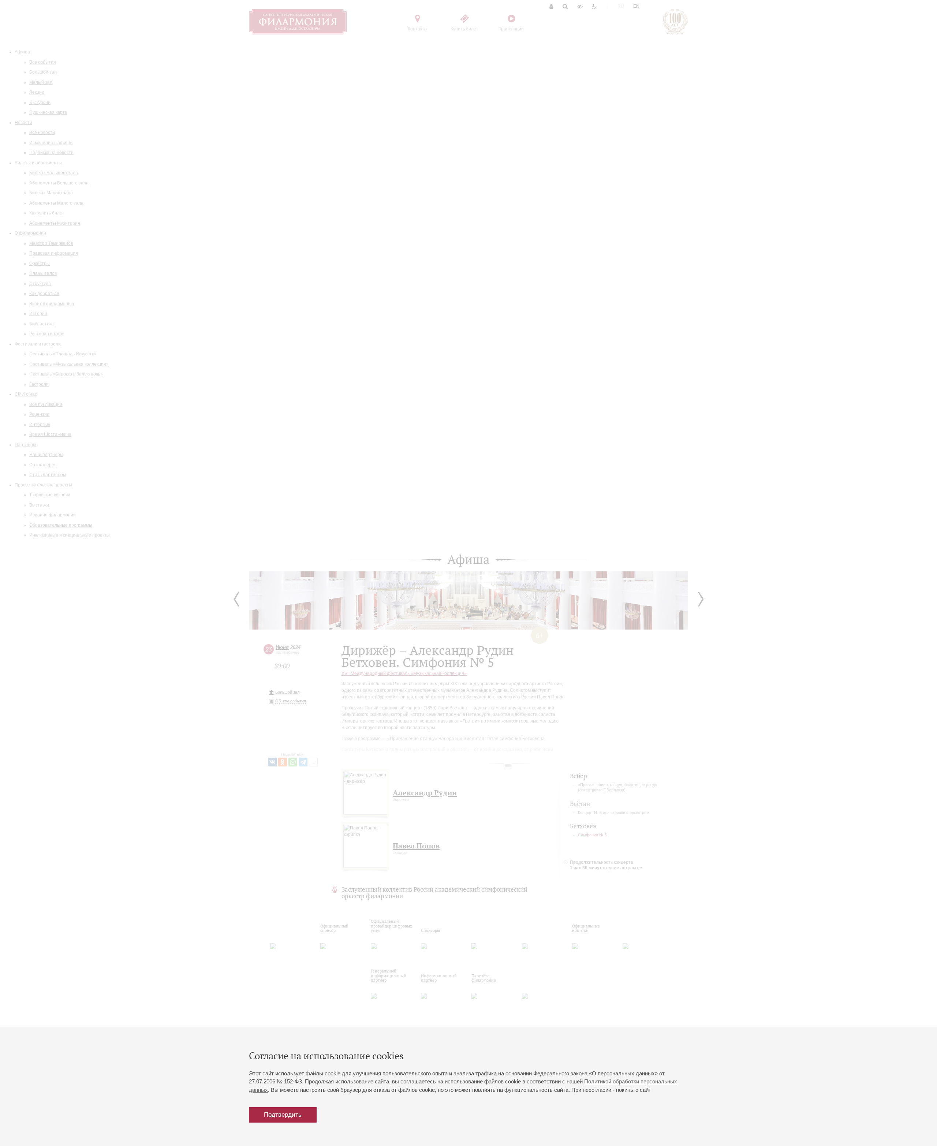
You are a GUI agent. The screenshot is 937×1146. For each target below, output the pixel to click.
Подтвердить (283, 1114)
